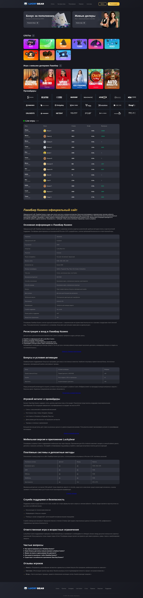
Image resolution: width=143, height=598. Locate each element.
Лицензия (100, 588)
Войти (102, 4)
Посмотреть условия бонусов (71, 393)
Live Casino (79, 588)
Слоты (52, 4)
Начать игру (79, 23)
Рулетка (64, 588)
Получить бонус (31, 23)
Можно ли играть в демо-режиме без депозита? (40, 553)
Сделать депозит (71, 493)
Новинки (81, 4)
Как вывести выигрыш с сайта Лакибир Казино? (41, 555)
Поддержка (108, 588)
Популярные (72, 4)
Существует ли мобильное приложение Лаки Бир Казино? (44, 557)
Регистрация (113, 4)
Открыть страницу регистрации (71, 351)
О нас (86, 588)
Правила (92, 588)
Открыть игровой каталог (71, 433)
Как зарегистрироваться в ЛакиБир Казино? (39, 548)
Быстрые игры (61, 4)
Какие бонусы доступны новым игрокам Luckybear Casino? (45, 551)
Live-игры (89, 4)
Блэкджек (71, 588)
